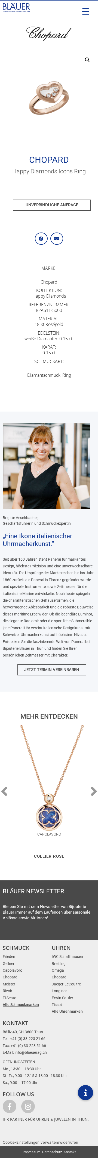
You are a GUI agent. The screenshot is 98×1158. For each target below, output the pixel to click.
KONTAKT (15, 1023)
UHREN (61, 947)
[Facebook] (9, 1106)
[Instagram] (28, 1106)
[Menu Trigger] (85, 11)
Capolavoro (49, 834)
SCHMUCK (16, 947)
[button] (87, 60)
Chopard (49, 160)
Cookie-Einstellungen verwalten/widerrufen (40, 1142)
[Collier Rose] (48, 784)
